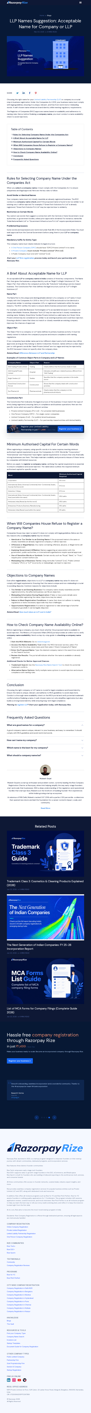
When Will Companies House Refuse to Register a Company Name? (43, 145)
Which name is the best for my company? (27, 747)
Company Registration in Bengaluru (20, 1291)
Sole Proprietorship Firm (16, 1363)
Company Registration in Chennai (19, 1305)
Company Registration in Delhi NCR (19, 1288)
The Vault (10, 1324)
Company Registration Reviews (18, 1265)
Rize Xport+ (11, 1253)
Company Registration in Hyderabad (20, 1298)
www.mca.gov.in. (43, 642)
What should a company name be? (24, 755)
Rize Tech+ (11, 1246)
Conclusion (18, 156)
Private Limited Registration (17, 1230)
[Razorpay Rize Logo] (45, 1148)
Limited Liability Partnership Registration (21, 1233)
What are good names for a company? (26, 725)
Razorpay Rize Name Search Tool (48, 665)
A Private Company (19, 251)
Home (42, 15)
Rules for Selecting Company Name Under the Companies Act (40, 134)
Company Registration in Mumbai (19, 1295)
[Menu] (80, 2)
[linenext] (54, 1117)
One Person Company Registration (19, 1237)
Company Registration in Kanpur (18, 1311)
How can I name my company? (22, 740)
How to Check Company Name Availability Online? (35, 152)
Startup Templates (13, 1343)
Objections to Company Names (27, 149)
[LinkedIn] (8, 1380)
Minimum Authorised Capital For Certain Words (34, 141)
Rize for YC (11, 1275)
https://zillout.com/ (19, 1103)
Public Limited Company (15, 1357)
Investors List (11, 1340)
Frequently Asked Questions (26, 159)
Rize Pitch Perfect (13, 1278)
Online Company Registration (17, 1227)
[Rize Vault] (24, 1380)
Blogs (9, 1321)
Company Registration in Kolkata (18, 1308)
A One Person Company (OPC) (23, 247)
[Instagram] (14, 1380)
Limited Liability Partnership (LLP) (47, 99)
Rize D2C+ (11, 1249)
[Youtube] (19, 1380)
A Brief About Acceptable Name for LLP (30, 138)
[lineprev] (36, 1117)
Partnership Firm (13, 1360)
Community (11, 1262)
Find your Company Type (16, 1333)
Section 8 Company (14, 1367)
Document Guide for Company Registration (22, 1347)
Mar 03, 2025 (39, 32)
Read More (45, 808)
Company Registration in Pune (18, 1301)
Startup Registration (14, 1370)
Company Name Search (15, 1337)
